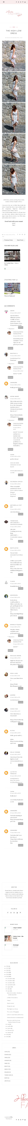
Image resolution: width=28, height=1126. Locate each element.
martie (9, 1028)
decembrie (10, 978)
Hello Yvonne (15, 752)
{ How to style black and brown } (15, 1014)
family (6, 1063)
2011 (7, 1036)
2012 (7, 1034)
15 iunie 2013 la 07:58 (15, 658)
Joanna (12, 695)
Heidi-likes (14, 673)
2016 (7, 970)
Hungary (7, 1060)
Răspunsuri (11, 328)
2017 (7, 968)
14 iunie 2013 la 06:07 (15, 313)
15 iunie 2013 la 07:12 (15, 627)
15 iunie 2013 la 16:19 (18, 336)
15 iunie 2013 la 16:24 (18, 644)
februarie (9, 1030)
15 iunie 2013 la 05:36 (15, 550)
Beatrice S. (14, 353)
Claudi (12, 581)
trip (3, 236)
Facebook (13, 494)
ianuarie (9, 1032)
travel (6, 1057)
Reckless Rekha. (15, 655)
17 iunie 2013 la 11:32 (15, 832)
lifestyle (7, 1081)
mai (8, 1024)
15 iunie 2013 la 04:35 (15, 484)
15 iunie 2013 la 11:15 (15, 675)
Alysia (12, 730)
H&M (14, 27)
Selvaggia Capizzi (16, 481)
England (7, 1072)
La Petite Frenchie (13, 772)
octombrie (10, 982)
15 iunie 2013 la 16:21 (18, 371)
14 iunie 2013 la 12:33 (15, 398)
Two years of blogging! (13, 1012)
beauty (6, 1066)
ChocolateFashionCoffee (13, 37)
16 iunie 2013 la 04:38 (15, 793)
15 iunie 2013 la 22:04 (15, 732)
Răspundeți (21, 327)
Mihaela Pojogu (15, 624)
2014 (7, 974)
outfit (13, 234)
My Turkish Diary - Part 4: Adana (11, 264)
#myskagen (16, 945)
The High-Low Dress (12, 1009)
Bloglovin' (13, 496)
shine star (14, 709)
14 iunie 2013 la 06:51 (15, 355)
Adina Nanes (14, 396)
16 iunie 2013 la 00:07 (15, 754)
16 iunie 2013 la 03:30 (15, 776)
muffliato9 (14, 548)
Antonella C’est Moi (16, 506)
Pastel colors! (10, 1003)
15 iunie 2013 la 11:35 (15, 697)
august (9, 986)
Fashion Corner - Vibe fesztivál (18, 937)
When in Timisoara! (9, 296)
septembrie (10, 984)
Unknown (13, 382)
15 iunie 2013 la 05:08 (15, 526)
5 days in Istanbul (17, 927)
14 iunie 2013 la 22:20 (15, 456)
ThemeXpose (9, 1118)
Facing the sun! (11, 1006)
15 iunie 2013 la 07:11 (15, 597)
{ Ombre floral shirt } (12, 997)
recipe (6, 1078)
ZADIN (12, 310)
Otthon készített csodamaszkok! (15, 1017)
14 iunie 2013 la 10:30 (15, 384)
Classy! (8, 1000)
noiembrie (9, 980)
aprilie (9, 1026)
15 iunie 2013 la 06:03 (15, 583)
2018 (7, 966)
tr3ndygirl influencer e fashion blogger (16, 522)
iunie (8, 991)
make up (7, 1069)
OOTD (10, 234)
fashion (7, 1054)
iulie (8, 989)
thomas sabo (8, 1075)
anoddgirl (14, 595)
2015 (7, 972)
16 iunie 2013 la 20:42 (15, 813)
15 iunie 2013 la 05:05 (15, 509)
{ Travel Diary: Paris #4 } (10, 279)
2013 (7, 976)
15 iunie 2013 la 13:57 (15, 711)
